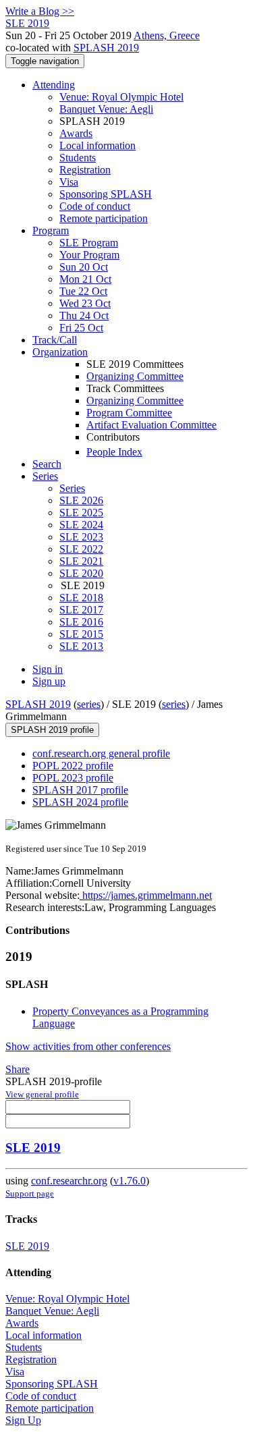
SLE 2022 (81, 549)
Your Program (89, 254)
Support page (29, 1193)
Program (50, 230)
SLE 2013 (81, 646)
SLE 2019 (33, 1147)
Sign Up (23, 1420)
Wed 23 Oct (85, 303)
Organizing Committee (135, 376)
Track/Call (54, 340)
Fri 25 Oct (81, 327)
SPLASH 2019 (106, 47)
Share (17, 1069)
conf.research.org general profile (101, 753)
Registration (85, 169)
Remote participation (103, 218)
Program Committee (129, 412)
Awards (75, 133)
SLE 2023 (81, 537)
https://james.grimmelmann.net (146, 895)
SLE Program (88, 242)
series (89, 704)
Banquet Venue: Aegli (106, 109)
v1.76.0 (129, 1180)
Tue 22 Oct (83, 291)
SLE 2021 (81, 561)
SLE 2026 (81, 500)
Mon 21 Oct (85, 279)
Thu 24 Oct (84, 315)
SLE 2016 (81, 622)
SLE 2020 (81, 573)
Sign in (47, 669)
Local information (97, 145)
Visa (68, 182)
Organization (60, 352)
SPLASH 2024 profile (80, 802)
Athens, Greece (167, 35)
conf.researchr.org (69, 1180)
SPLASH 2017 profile (80, 790)
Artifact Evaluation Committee (151, 425)
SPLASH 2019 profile (52, 730)
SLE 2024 (81, 524)
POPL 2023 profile (72, 777)
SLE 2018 (81, 597)
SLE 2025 (81, 512)
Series (72, 488)
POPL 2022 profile (72, 765)
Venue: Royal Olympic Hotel (121, 97)
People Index (114, 452)
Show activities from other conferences (88, 1046)
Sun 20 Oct (83, 267)
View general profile (42, 1094)
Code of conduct (94, 206)
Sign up (48, 681)
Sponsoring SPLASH (105, 194)
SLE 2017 (81, 609)
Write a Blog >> (39, 11)
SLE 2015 (81, 634)
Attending (53, 84)
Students (77, 157)
